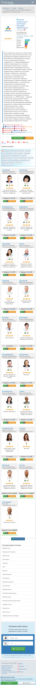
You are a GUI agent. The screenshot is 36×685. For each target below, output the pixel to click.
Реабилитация (6, 597)
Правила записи (13, 672)
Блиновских (8, 392)
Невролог (28, 150)
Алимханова (7, 429)
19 (25, 45)
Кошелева (24, 355)
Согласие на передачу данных (6, 668)
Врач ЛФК (30, 158)
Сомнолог (16, 158)
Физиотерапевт (6, 155)
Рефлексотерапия (7, 582)
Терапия (5, 563)
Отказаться (27, 683)
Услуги (21, 672)
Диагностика (23, 669)
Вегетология (6, 612)
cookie (25, 655)
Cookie (3, 667)
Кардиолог (8, 150)
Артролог (12, 162)
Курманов (26, 207)
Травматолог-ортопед (7, 165)
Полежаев (6, 503)
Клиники (20, 8)
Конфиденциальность (7, 665)
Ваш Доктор (6, 8)
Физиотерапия (6, 574)
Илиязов (8, 170)
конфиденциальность (10, 680)
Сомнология (6, 585)
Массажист (27, 153)
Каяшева (8, 244)
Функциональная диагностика (11, 600)
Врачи (21, 663)
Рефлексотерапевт (7, 158)
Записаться (12, 201)
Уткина (24, 429)
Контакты (4, 673)
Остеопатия (6, 578)
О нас (2, 676)
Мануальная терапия (8, 552)
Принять (9, 683)
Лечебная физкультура (9, 593)
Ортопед (4, 153)
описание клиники (19, 539)
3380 (26, 42)
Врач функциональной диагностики (20, 160)
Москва (14, 8)
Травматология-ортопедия (10, 615)
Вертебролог (23, 158)
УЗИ (3, 567)
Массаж (4, 570)
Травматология (7, 604)
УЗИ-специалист (18, 153)
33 (25, 47)
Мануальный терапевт (18, 150)
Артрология (6, 608)
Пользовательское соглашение (6, 671)
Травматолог (5, 162)
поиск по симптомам (18, 676)
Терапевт (10, 153)
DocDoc (29, 655)
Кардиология (6, 548)
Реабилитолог (5, 160)
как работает (8, 676)
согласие (21, 655)
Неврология (6, 555)
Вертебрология (7, 589)
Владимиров (9, 355)
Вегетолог (19, 162)
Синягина (26, 170)
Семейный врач (16, 155)
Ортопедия (5, 559)
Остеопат (23, 155)
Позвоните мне (19, 649)
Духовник (26, 281)
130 (26, 44)
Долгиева (26, 318)
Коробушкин (8, 207)
